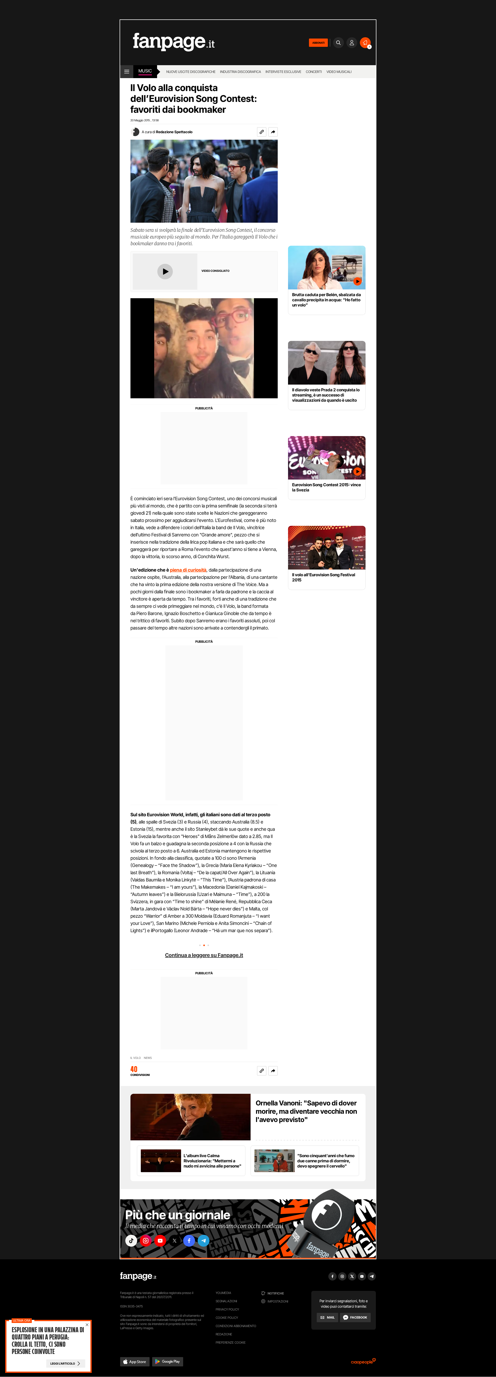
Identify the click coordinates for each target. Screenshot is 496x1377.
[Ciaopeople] (363, 1363)
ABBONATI (318, 42)
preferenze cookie (231, 1342)
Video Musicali (339, 72)
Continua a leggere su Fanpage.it (204, 955)
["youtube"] (160, 1241)
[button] (273, 132)
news (148, 1058)
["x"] (175, 1241)
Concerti (314, 72)
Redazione (224, 1334)
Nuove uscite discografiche (190, 72)
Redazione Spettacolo (174, 132)
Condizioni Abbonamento (236, 1326)
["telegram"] (204, 1241)
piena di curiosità (188, 570)
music (145, 70)
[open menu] (126, 71)
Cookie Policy (227, 1318)
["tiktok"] (131, 1241)
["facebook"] (189, 1241)
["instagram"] (146, 1241)
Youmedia (223, 1293)
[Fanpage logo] (167, 42)
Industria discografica (240, 72)
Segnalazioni (226, 1301)
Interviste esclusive (283, 72)
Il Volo (135, 1058)
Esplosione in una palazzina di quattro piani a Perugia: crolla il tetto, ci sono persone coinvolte (48, 1340)
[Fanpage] (138, 1276)
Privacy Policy (227, 1309)
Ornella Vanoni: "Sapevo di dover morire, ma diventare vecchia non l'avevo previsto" (306, 1111)
